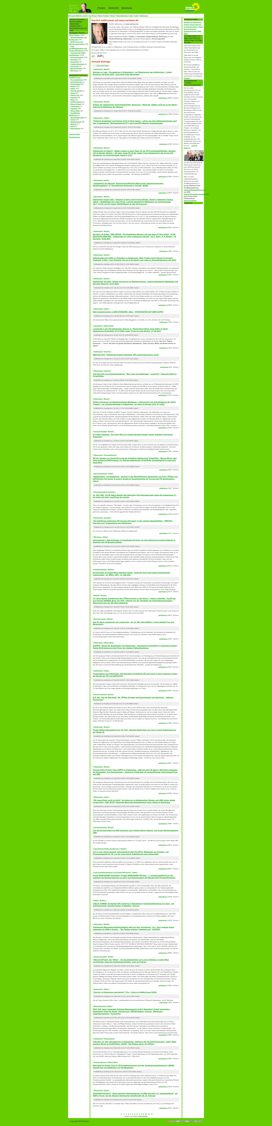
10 (146, 1114)
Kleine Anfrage (75, 104)
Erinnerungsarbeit (77, 57)
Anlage (186, 78)
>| (151, 1114)
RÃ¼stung (74, 70)
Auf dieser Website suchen (78, 16)
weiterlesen (162, 98)
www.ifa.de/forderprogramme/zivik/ (196, 194)
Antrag (72, 93)
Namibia (97, 595)
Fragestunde (75, 106)
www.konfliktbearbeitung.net (194, 190)
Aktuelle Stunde (76, 91)
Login (136, 16)
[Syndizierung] (74, 137)
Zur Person (93, 16)
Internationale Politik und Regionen (107, 849)
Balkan (96, 900)
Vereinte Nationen (100, 1062)
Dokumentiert (75, 128)
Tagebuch (74, 108)
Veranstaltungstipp (77, 117)
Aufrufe (144, 1116)
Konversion (74, 66)
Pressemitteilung (76, 80)
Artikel (72, 88)
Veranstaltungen (122, 16)
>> (149, 1114)
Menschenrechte (76, 68)
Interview (73, 97)
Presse (112, 16)
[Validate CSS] (189, 1119)
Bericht (73, 86)
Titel (140, 1116)
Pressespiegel (75, 84)
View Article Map (102, 65)
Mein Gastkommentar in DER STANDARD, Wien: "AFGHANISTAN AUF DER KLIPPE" (128, 312)
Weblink (73, 124)
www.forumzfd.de (190, 200)
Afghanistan (98, 69)
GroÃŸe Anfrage (76, 102)
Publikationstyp (75, 77)
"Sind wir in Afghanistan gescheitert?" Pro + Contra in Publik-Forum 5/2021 (125, 992)
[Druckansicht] (74, 134)
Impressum (144, 16)
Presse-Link (74, 95)
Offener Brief (75, 111)
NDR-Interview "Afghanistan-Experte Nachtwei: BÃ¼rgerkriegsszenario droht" (126, 355)
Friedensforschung (77, 64)
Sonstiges (74, 59)
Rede (72, 100)
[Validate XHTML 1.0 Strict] (180, 1119)
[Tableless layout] (171, 1119)
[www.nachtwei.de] (81, 8)
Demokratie (74, 62)
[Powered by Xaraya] (198, 1119)
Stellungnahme (75, 122)
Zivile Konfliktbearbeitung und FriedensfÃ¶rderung (78, 48)
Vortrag (73, 119)
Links (131, 16)
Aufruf (72, 126)
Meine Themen (103, 16)
